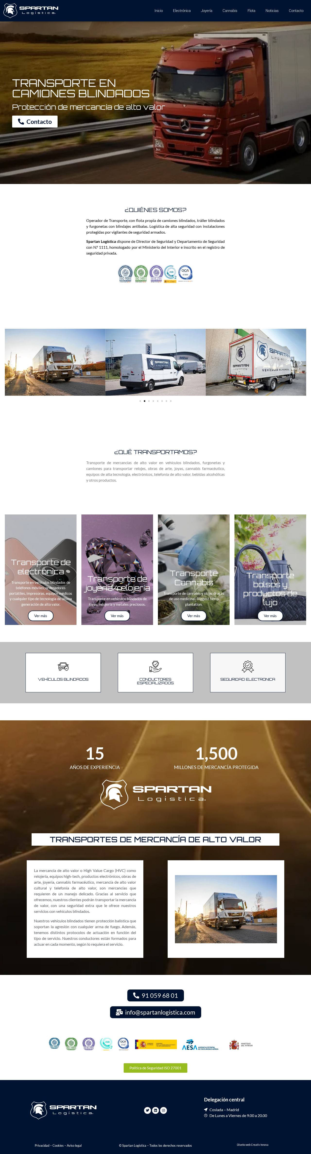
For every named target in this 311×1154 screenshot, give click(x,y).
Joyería (206, 11)
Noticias (272, 11)
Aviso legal (74, 1145)
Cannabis (230, 11)
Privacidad (42, 1145)
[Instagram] (163, 1110)
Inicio (159, 11)
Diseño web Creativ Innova (252, 1144)
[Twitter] (147, 1110)
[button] (10, 363)
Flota (251, 11)
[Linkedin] (155, 1110)
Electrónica (182, 11)
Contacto (296, 11)
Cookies (58, 1145)
